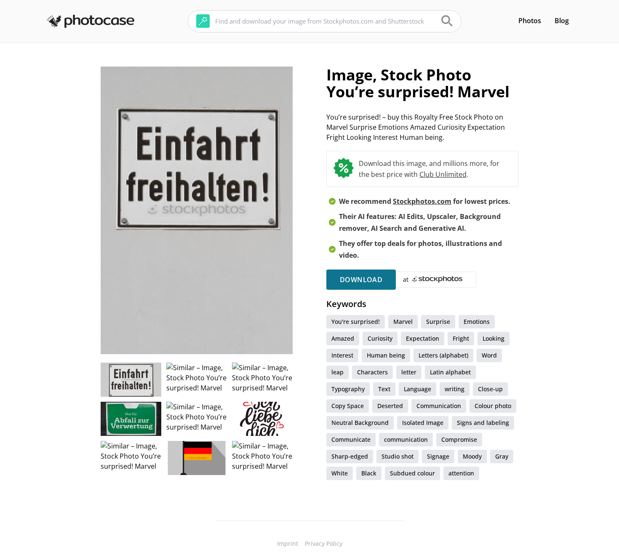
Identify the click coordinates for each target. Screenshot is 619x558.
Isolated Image (422, 423)
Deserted (390, 406)
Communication (438, 406)
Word (489, 355)
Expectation (422, 338)
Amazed (342, 338)
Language (417, 389)
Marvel (403, 322)
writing (454, 389)
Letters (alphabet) (443, 355)
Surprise (438, 322)
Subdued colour (412, 473)
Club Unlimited (443, 174)
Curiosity (380, 338)
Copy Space (347, 406)
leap (337, 372)
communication (406, 439)
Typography (348, 389)
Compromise (459, 439)
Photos (529, 20)
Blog (562, 20)
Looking (493, 338)
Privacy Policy (323, 543)
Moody (472, 456)
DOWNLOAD (361, 279)
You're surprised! (355, 322)
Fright (461, 338)
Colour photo (493, 406)
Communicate (351, 439)
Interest (342, 355)
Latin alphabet (450, 372)
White (339, 473)
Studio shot (398, 456)
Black (368, 473)
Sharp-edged (349, 456)
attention (461, 473)
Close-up (490, 389)
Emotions (477, 322)
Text (384, 389)
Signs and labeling (483, 423)
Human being (386, 355)
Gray (501, 456)
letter (408, 372)
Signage (438, 456)
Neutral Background (360, 423)
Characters (372, 372)
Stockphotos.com (422, 201)
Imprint (287, 543)
